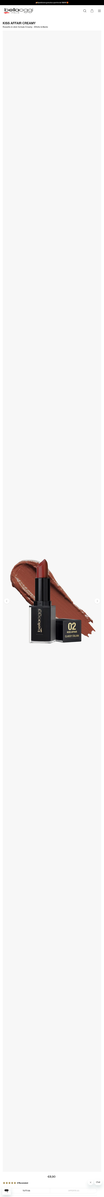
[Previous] (6, 601)
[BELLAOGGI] (18, 11)
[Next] (97, 601)
